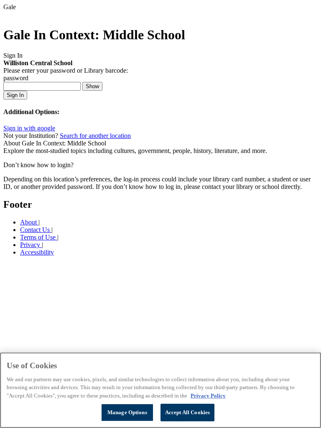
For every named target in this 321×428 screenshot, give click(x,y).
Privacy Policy (208, 395)
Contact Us (35, 229)
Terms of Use (38, 237)
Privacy (31, 244)
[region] (160, 390)
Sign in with (29, 128)
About (29, 222)
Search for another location (95, 135)
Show (92, 86)
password (15, 78)
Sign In (15, 95)
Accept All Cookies (187, 412)
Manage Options (127, 412)
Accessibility (37, 252)
